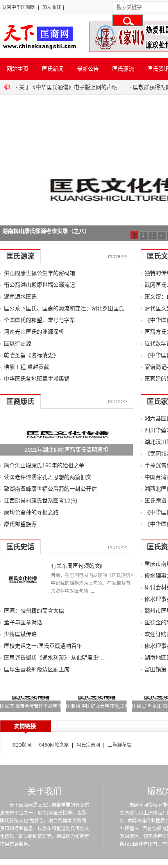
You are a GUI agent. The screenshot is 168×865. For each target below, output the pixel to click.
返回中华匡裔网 (18, 7)
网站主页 (18, 69)
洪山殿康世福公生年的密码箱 (39, 273)
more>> (117, 256)
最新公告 (88, 69)
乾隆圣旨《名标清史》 (31, 355)
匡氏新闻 (53, 69)
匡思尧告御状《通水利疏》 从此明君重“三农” (58, 657)
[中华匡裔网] (38, 50)
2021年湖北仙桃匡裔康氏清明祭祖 (66, 450)
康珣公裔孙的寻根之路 (31, 512)
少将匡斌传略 (20, 634)
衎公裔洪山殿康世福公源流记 (39, 285)
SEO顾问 (21, 745)
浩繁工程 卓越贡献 (26, 367)
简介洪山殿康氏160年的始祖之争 (44, 465)
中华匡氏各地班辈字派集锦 (37, 378)
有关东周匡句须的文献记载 (76, 566)
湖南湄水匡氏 (20, 296)
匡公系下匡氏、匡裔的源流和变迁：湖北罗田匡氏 (64, 308)
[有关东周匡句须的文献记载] (22, 599)
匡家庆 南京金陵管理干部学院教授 (35, 706)
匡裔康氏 (20, 402)
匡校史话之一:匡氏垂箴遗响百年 (43, 646)
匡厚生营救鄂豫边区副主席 (37, 669)
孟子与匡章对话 (23, 622)
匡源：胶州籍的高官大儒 (34, 611)
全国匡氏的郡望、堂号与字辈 (39, 320)
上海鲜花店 (119, 745)
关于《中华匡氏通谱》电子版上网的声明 (68, 87)
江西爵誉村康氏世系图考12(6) (40, 500)
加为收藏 (51, 7)
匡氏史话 (20, 547)
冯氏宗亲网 (88, 745)
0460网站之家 (54, 745)
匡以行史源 (17, 343)
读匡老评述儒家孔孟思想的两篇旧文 (47, 477)
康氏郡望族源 (20, 524)
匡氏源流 (123, 69)
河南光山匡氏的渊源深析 (34, 332)
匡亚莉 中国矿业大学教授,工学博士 (102, 706)
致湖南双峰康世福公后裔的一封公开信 (50, 489)
